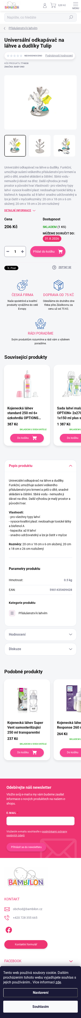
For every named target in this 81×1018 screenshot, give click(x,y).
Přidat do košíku (44, 251)
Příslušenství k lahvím (33, 613)
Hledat (71, 17)
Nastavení (40, 993)
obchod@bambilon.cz (27, 909)
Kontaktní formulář (26, 944)
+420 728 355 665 (25, 917)
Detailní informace (17, 210)
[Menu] (75, 5)
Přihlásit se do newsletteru (26, 847)
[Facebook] (8, 929)
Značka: (14, 67)
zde (58, 982)
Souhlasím (40, 1007)
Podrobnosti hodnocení (59, 55)
